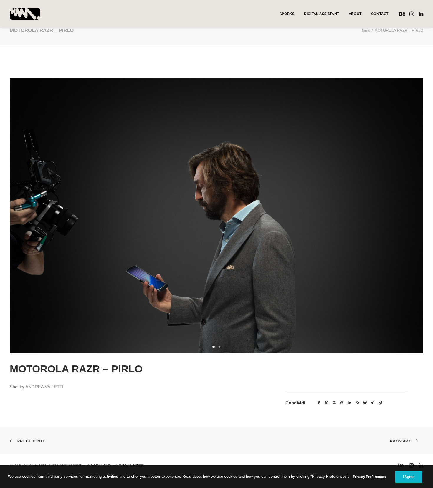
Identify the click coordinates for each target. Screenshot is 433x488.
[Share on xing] (372, 403)
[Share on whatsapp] (357, 403)
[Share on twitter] (326, 403)
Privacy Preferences (369, 477)
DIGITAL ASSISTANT (321, 14)
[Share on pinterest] (341, 403)
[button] (402, 14)
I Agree (408, 477)
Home (365, 30)
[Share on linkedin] (349, 403)
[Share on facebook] (318, 403)
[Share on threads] (334, 403)
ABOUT (355, 14)
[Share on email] (380, 403)
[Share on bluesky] (364, 403)
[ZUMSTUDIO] (25, 14)
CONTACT (380, 14)
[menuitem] (287, 14)
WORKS (287, 14)
